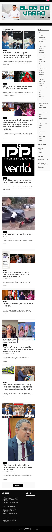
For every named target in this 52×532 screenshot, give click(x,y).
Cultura (40, 65)
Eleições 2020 (41, 74)
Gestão (40, 94)
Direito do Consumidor (43, 68)
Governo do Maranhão (42, 162)
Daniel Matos (40, 148)
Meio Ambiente (41, 109)
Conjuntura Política (42, 57)
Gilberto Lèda (40, 146)
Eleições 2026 (41, 79)
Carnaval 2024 (41, 50)
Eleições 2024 (41, 77)
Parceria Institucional (43, 118)
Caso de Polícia (41, 54)
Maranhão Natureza (42, 107)
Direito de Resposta (42, 66)
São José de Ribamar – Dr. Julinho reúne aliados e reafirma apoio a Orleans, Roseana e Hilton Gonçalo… (10, 509)
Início (7, 24)
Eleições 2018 (41, 72)
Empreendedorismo (42, 81)
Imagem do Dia (41, 99)
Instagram (48, 0)
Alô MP (40, 43)
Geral (40, 92)
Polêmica (5, 50)
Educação (40, 70)
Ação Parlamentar (42, 32)
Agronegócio (41, 41)
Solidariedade (41, 134)
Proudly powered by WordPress (18, 529)
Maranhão (41, 105)
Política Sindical (42, 131)
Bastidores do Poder (42, 46)
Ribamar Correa (41, 151)
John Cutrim (40, 149)
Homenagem (41, 98)
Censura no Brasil (42, 55)
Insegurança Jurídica (42, 101)
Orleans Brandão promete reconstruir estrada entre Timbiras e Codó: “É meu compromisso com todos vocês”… (10, 519)
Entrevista (40, 85)
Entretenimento (41, 83)
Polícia (40, 127)
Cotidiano (40, 59)
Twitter (49, 0)
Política (40, 129)
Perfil (40, 121)
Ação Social (41, 33)
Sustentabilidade (42, 136)
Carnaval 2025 (41, 52)
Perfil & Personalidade (43, 123)
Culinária (40, 63)
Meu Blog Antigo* (41, 167)
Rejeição (40, 132)
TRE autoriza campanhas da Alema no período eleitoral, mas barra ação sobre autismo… (10, 515)
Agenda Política (42, 37)
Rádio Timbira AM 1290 (42, 163)
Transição (40, 140)
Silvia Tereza (40, 152)
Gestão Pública (41, 96)
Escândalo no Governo (43, 87)
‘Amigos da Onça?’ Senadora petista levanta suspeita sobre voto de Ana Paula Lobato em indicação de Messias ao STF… (16, 274)
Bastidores (41, 44)
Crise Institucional (42, 61)
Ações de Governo (42, 35)
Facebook (46, 0)
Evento (40, 90)
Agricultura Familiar (42, 39)
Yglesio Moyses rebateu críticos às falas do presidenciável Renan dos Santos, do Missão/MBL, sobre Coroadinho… (18, 467)
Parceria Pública (42, 120)
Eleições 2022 (41, 76)
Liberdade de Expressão (43, 103)
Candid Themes (37, 529)
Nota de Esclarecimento (43, 112)
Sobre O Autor (12, 24)
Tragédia (40, 138)
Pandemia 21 (41, 116)
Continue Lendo (5, 138)
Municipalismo (41, 110)
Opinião (40, 114)
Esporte (40, 88)
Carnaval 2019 (41, 48)
